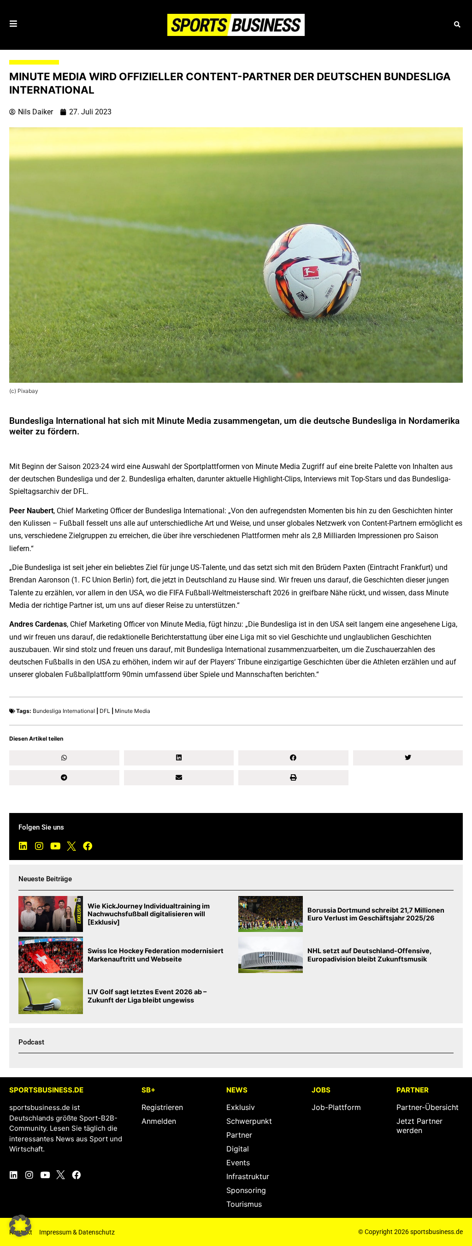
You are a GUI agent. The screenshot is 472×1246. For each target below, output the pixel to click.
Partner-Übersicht (427, 1107)
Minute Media (132, 710)
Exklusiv (240, 1107)
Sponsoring (246, 1190)
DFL (105, 710)
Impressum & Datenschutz (77, 1232)
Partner (239, 1134)
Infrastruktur (247, 1176)
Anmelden (159, 1121)
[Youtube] (55, 846)
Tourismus (244, 1204)
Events (238, 1162)
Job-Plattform (336, 1107)
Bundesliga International (64, 710)
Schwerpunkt (249, 1121)
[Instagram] (39, 846)
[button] (457, 24)
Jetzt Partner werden (419, 1125)
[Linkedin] (23, 846)
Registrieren (162, 1107)
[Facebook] (87, 846)
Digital (237, 1148)
